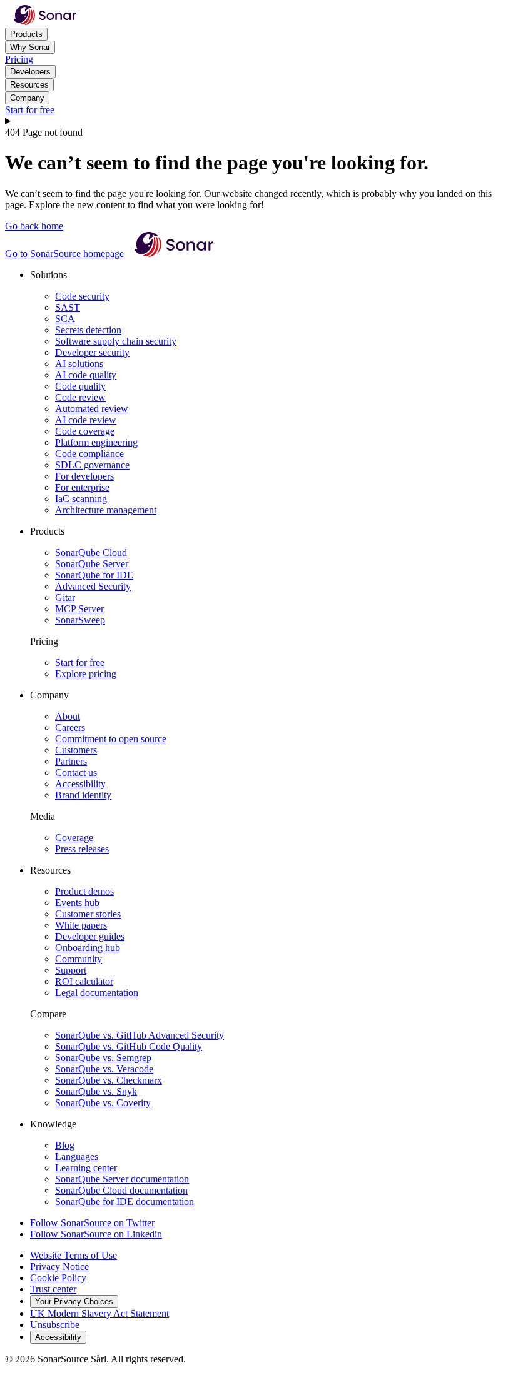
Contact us (76, 772)
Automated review (91, 408)
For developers (84, 476)
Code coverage (84, 431)
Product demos (84, 891)
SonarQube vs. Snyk (96, 1091)
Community (78, 959)
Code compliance (89, 453)
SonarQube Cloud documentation (121, 1190)
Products (26, 34)
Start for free (29, 109)
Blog (64, 1145)
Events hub (77, 902)
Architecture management (105, 510)
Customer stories (88, 914)
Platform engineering (96, 442)
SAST (67, 307)
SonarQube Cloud (91, 552)
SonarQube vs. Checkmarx (108, 1080)
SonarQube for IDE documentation (124, 1201)
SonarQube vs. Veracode (104, 1069)
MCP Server (79, 608)
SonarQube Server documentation (122, 1179)
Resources (29, 84)
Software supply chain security (115, 341)
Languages (76, 1156)
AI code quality (85, 375)
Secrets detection (88, 330)
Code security (82, 296)
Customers (76, 750)
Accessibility (80, 783)
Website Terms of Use (73, 1255)
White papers (81, 925)
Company (27, 98)
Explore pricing (85, 673)
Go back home (34, 226)
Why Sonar (30, 47)
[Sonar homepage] (45, 21)
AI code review (85, 420)
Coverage (74, 837)
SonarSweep (80, 620)
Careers (70, 727)
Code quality (80, 386)
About (67, 716)
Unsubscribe (54, 1324)
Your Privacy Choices (74, 1301)
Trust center (53, 1289)
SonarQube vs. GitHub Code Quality (128, 1046)
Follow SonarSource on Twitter (92, 1222)
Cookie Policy (58, 1277)
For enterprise (82, 487)
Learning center (86, 1167)
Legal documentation (96, 992)
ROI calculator (84, 981)
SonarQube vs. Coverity (103, 1102)
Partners (71, 761)
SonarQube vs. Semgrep (103, 1057)
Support (70, 970)
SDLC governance (92, 465)
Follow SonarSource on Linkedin (96, 1234)
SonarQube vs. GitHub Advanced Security (139, 1035)
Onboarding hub (87, 947)
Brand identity (83, 795)
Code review (80, 397)
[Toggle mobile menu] (256, 121)
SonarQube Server (91, 563)
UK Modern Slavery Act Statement (99, 1313)
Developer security (92, 352)
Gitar (65, 597)
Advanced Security (93, 586)
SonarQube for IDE (94, 575)
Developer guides (89, 936)
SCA (65, 318)
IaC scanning (81, 498)
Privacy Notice (59, 1266)
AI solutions (79, 363)
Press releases (82, 849)
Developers (30, 71)
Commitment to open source (110, 738)
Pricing (19, 59)
